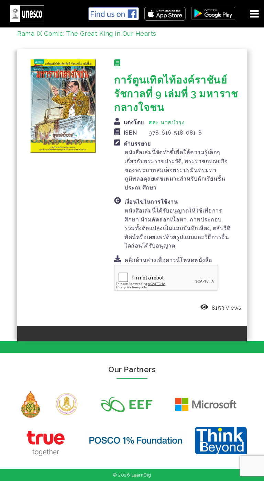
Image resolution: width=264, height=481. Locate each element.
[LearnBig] (24, 12)
